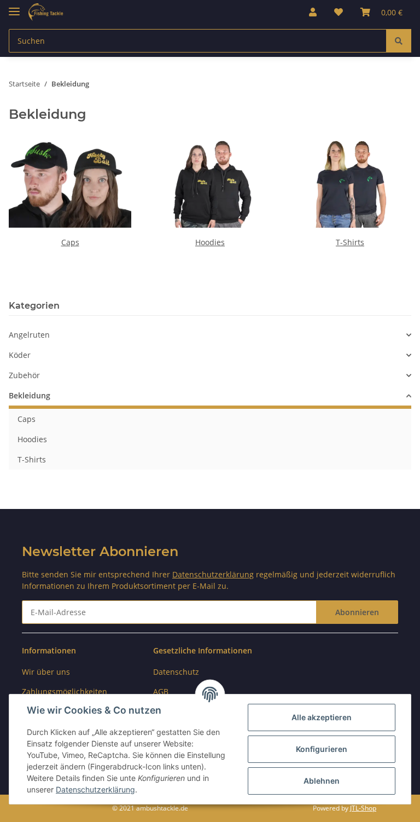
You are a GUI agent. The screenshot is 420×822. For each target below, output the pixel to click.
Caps (70, 242)
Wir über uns (46, 672)
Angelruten (29, 334)
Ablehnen (322, 780)
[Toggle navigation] (14, 7)
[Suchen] (398, 41)
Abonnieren (357, 612)
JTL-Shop (363, 808)
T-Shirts (350, 242)
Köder (20, 355)
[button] (312, 12)
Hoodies (210, 242)
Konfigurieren (321, 749)
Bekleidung (29, 395)
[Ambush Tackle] (45, 12)
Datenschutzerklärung (213, 574)
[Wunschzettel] (338, 12)
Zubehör (24, 375)
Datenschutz (176, 672)
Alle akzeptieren (321, 717)
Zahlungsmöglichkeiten (64, 691)
